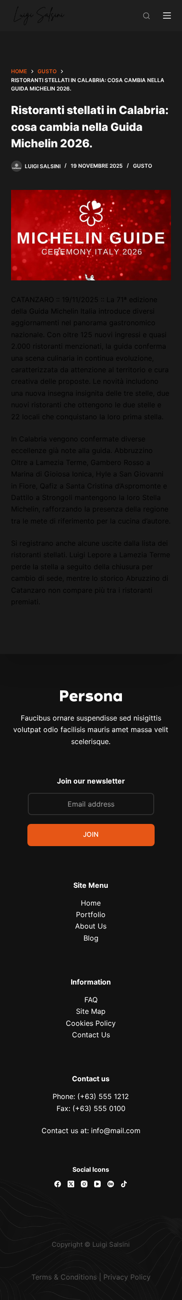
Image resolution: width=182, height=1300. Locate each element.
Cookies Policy (91, 1023)
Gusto (142, 165)
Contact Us (91, 1034)
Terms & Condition (62, 1276)
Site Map (91, 1011)
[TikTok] (124, 1184)
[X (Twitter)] (71, 1184)
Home (91, 902)
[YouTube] (97, 1184)
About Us (90, 926)
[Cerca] (146, 15)
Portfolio (91, 914)
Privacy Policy (127, 1276)
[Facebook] (57, 1184)
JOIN (91, 834)
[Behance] (110, 1184)
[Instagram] (84, 1184)
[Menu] (167, 16)
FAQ (91, 999)
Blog (91, 938)
